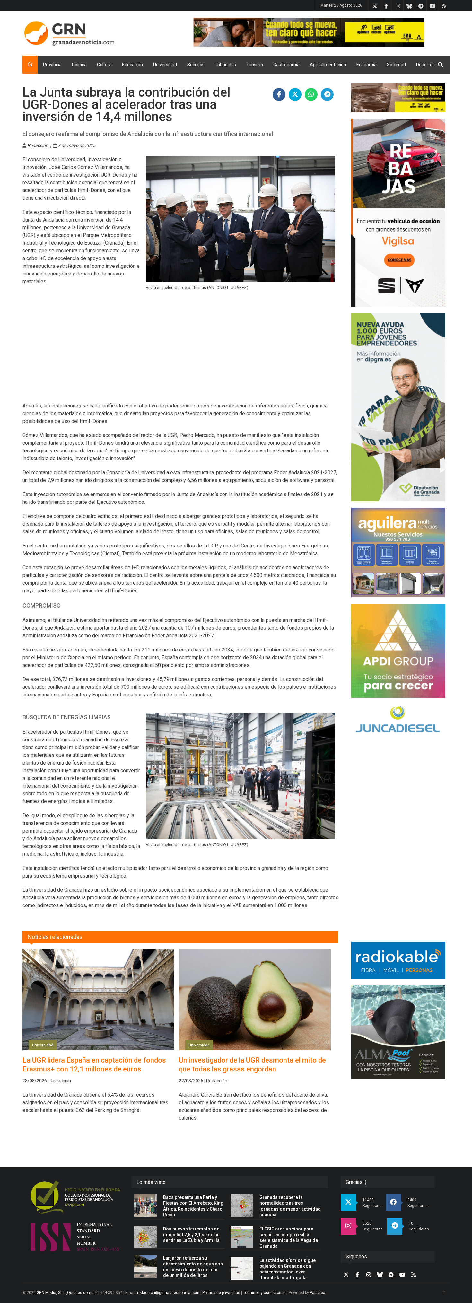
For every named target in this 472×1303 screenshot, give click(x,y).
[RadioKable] (398, 960)
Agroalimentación (328, 64)
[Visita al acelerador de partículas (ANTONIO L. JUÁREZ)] (241, 219)
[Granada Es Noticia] (69, 33)
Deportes (425, 64)
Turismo (254, 64)
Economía (366, 64)
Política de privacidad (221, 1292)
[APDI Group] (398, 651)
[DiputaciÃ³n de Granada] (398, 407)
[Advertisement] (180, 351)
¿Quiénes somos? (81, 1292)
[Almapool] (398, 1032)
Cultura (104, 64)
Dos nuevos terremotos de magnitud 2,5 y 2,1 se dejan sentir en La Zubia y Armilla (191, 1234)
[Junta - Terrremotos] (398, 97)
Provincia (52, 64)
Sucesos (196, 64)
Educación (132, 64)
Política (79, 64)
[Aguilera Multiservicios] (398, 553)
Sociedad (396, 64)
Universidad (165, 64)
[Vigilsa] (398, 213)
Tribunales (225, 64)
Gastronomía (286, 64)
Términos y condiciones (264, 1292)
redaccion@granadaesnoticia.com (168, 1292)
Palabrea (317, 1292)
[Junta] (321, 32)
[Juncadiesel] (398, 720)
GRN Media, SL (49, 1292)
